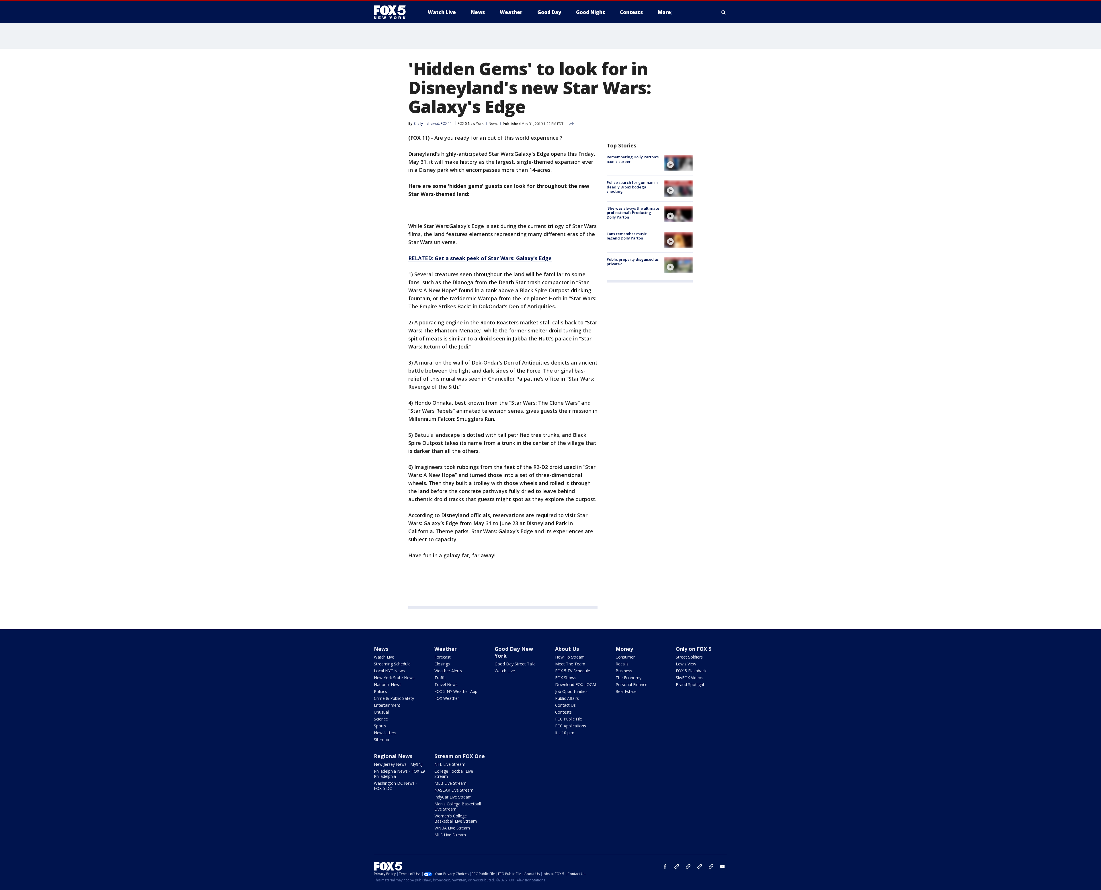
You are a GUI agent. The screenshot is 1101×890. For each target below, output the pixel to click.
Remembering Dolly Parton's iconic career (633, 159)
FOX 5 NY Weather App (455, 691)
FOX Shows (565, 677)
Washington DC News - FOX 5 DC (395, 785)
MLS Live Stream (450, 835)
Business (624, 670)
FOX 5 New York (470, 123)
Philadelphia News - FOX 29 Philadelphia (399, 773)
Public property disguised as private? (633, 261)
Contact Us (565, 705)
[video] (678, 163)
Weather (445, 648)
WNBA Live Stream (452, 828)
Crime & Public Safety (394, 698)
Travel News (446, 684)
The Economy (628, 677)
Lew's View (686, 664)
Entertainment (387, 705)
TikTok (688, 866)
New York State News (394, 677)
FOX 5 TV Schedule (572, 670)
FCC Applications (570, 726)
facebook (665, 866)
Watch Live (384, 657)
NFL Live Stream (449, 764)
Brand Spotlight (690, 684)
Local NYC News (389, 670)
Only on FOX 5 (693, 648)
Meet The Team (570, 664)
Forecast (442, 657)
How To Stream (570, 657)
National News (387, 684)
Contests (563, 712)
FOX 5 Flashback (691, 670)
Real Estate (626, 691)
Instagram (676, 866)
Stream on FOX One (459, 756)
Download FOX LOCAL (576, 684)
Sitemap (381, 739)
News (493, 123)
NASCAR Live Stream (453, 790)
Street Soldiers (689, 657)
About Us (567, 648)
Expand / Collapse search (723, 12)
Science (381, 719)
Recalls (622, 664)
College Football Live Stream (453, 773)
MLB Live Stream (450, 783)
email (722, 866)
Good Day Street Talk (515, 664)
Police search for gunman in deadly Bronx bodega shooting (632, 187)
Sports (380, 726)
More (664, 12)
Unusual (381, 712)
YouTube (699, 866)
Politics (380, 691)
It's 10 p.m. (565, 732)
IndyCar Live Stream (453, 797)
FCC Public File (568, 719)
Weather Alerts (448, 670)
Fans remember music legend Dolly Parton (627, 236)
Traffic (440, 677)
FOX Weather (446, 698)
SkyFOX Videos (689, 677)
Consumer (625, 657)
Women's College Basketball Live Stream (455, 818)
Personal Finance (631, 684)
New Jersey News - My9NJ (398, 764)
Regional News (393, 756)
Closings (442, 664)
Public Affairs (567, 698)
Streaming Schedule (392, 664)
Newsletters (385, 732)
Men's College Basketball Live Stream (457, 806)
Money (624, 648)
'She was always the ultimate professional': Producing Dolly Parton (633, 213)
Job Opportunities (571, 691)
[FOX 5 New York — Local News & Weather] (393, 12)
